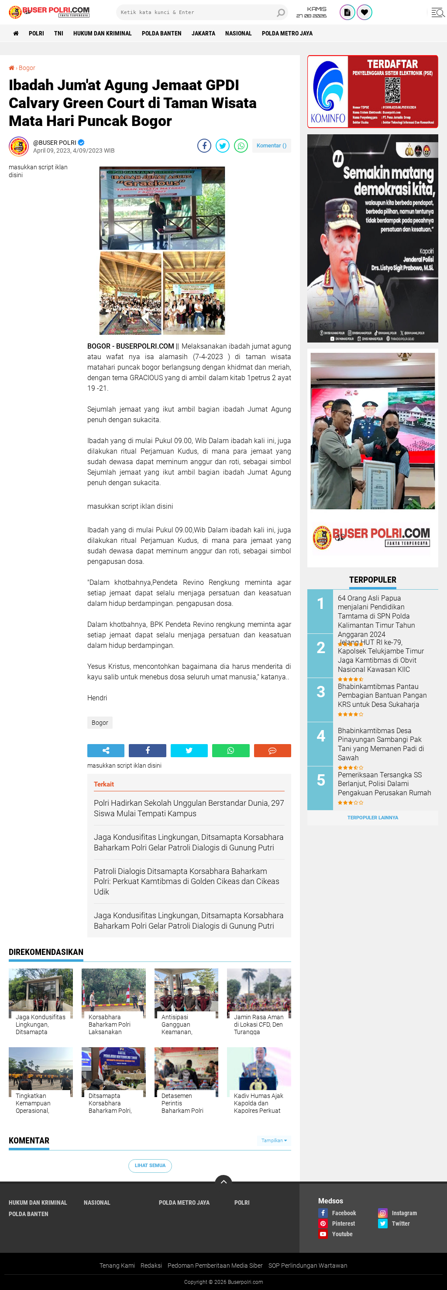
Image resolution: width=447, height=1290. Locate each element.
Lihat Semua (150, 1165)
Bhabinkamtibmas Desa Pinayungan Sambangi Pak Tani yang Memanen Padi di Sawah (381, 744)
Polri (36, 33)
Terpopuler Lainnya (372, 818)
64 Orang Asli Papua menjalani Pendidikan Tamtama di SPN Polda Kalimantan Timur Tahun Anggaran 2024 (376, 616)
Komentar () (272, 145)
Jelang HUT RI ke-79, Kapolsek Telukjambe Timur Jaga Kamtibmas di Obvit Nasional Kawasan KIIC (381, 656)
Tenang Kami (117, 1265)
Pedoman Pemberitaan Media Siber (215, 1265)
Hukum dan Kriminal (102, 33)
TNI (58, 33)
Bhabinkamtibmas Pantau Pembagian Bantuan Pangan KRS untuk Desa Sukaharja (382, 695)
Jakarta (203, 33)
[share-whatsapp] (241, 146)
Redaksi (151, 1265)
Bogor (27, 67)
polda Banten (162, 33)
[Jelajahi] (437, 12)
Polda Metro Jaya (287, 33)
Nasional (238, 33)
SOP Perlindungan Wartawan (307, 1265)
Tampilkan (272, 1140)
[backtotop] (223, 1183)
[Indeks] (347, 12)
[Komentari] (272, 750)
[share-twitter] (223, 146)
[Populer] (364, 12)
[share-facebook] (204, 146)
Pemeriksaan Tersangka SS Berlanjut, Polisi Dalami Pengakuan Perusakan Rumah (384, 784)
